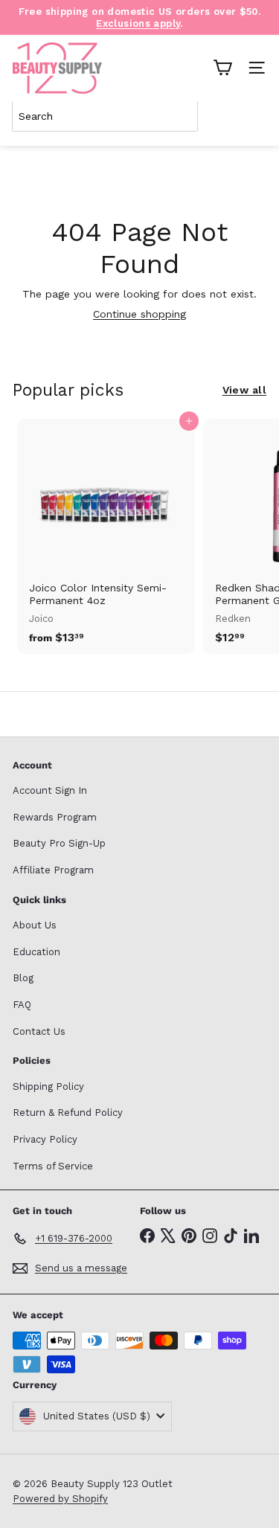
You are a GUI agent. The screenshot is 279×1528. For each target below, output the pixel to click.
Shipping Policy (48, 1086)
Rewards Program (55, 817)
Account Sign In (50, 790)
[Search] (252, 116)
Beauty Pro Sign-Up (59, 843)
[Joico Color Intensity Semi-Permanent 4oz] (105, 536)
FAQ (22, 1004)
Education (36, 951)
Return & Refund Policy (68, 1112)
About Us (35, 925)
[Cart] (222, 67)
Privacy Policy (45, 1139)
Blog (23, 977)
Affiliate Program (53, 870)
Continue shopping (139, 314)
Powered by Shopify (60, 1498)
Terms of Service (53, 1166)
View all (244, 390)
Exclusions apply (138, 23)
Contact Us (39, 1031)
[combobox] (105, 116)
